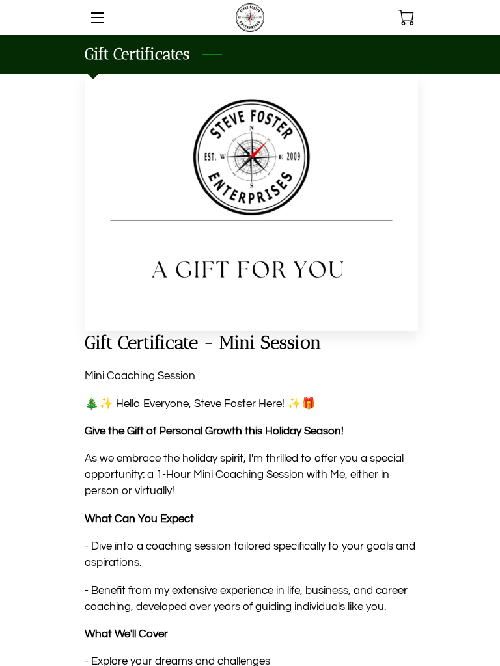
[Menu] (96, 18)
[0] (406, 17)
